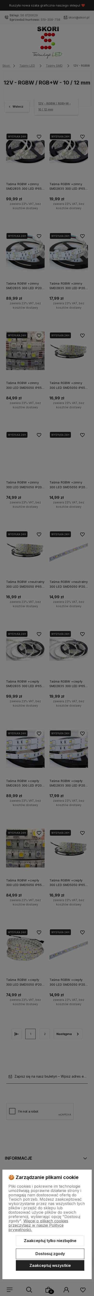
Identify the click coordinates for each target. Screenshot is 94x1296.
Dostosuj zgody (50, 1253)
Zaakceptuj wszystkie (50, 1265)
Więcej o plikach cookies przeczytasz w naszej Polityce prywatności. (38, 1225)
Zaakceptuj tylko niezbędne (50, 1240)
